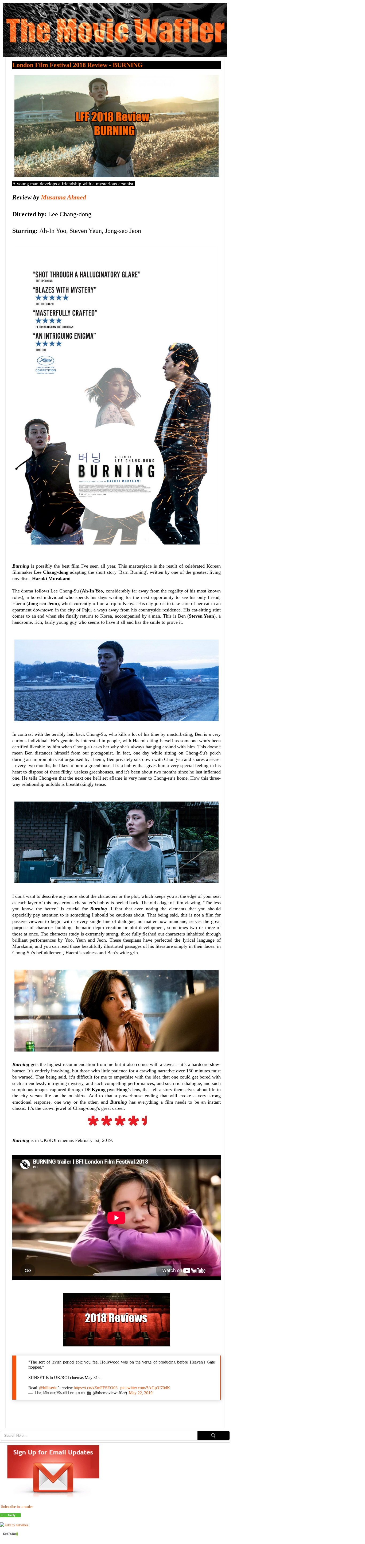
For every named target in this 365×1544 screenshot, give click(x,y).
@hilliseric (48, 1387)
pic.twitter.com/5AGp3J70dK (145, 1387)
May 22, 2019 (141, 1393)
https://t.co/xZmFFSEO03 (96, 1387)
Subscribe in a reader (17, 1506)
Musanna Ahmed (63, 197)
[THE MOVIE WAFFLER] (10, 1516)
